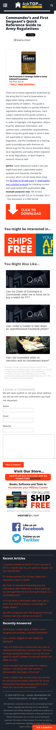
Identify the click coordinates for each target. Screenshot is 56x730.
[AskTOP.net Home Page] (33, 8)
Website (7, 426)
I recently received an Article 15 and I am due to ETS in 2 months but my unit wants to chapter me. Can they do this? (28, 567)
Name (6, 406)
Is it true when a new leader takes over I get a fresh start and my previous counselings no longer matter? (25, 604)
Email (5, 416)
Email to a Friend (23, 40)
